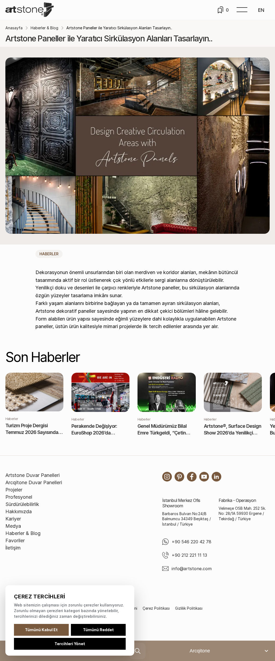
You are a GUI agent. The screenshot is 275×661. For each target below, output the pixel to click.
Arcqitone (200, 650)
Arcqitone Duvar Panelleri (33, 482)
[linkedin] (216, 477)
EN (261, 10)
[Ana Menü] (242, 10)
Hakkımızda (18, 511)
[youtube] (204, 477)
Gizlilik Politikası (188, 608)
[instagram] (167, 477)
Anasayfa (14, 28)
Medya (13, 526)
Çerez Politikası (156, 608)
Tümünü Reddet (98, 629)
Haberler (49, 254)
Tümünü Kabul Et (41, 629)
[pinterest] (179, 477)
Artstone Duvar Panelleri (32, 475)
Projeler (13, 490)
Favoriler (15, 540)
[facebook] (192, 477)
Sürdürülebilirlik (22, 504)
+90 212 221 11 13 (189, 555)
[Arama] (137, 651)
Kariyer (13, 519)
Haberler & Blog (44, 28)
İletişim (13, 548)
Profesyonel (18, 497)
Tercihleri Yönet (70, 643)
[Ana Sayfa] (29, 10)
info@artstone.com (192, 568)
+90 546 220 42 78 (191, 541)
